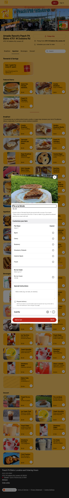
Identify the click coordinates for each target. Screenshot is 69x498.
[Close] (54, 177)
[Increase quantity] (53, 312)
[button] (34, 189)
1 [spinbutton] (50, 312)
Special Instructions (21, 286)
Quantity (17, 312)
